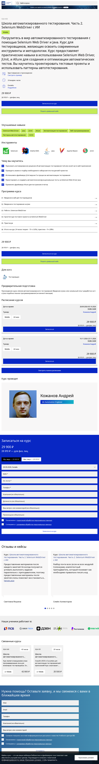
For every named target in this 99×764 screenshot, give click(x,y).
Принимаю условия (86, 758)
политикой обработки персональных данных (34, 520)
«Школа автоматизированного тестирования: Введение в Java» (41, 291)
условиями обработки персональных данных (34, 524)
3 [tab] (49, 608)
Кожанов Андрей (89, 312)
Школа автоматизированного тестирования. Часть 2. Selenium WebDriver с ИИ (25, 557)
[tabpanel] (25, 577)
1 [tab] (45, 608)
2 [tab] (47, 608)
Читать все (9, 580)
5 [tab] (53, 608)
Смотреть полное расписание (49, 370)
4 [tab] (51, 608)
